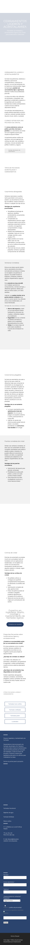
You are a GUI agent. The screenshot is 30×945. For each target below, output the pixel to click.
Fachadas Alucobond (9, 808)
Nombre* (6, 875)
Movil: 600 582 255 (8, 835)
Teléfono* (6, 889)
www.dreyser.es (12, 841)
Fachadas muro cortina (15, 704)
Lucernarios (15, 721)
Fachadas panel (15, 715)
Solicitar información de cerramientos (14, 151)
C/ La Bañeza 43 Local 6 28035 (12, 827)
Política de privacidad (16, 940)
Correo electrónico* (8, 882)
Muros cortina (7, 821)
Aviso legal (6, 940)
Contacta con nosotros (15, 624)
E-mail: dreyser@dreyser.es (11, 839)
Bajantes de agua (8, 812)
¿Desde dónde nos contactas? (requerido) (12, 897)
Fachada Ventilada (8, 817)
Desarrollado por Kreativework (12, 941)
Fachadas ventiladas (15, 710)
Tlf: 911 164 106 (7, 833)
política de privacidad (15, 907)
